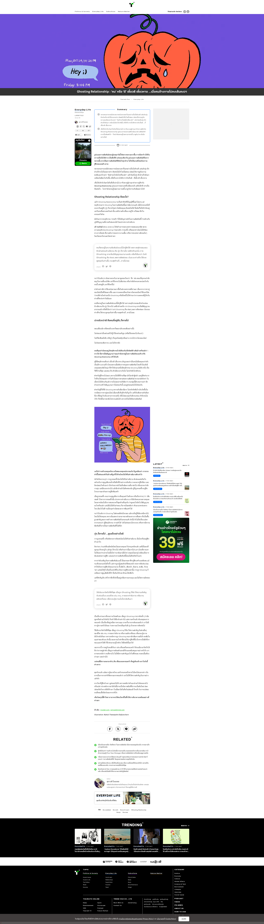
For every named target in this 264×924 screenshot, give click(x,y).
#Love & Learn (124, 810)
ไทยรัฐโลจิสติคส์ (163, 907)
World (84, 885)
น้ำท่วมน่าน (83, 162)
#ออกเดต (125, 812)
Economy (85, 887)
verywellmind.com (117, 709)
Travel (107, 887)
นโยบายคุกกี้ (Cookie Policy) (166, 919)
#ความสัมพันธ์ (107, 810)
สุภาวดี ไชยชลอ (83, 122)
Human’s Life (86, 880)
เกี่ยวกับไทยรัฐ (147, 899)
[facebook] (80, 126)
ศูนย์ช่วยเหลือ (147, 904)
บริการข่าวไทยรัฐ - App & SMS (151, 902)
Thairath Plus (125, 99)
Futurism (156, 476)
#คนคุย (119, 812)
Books (129, 880)
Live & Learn (157, 489)
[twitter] (83, 126)
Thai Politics (86, 882)
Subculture (110, 11)
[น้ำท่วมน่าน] (83, 150)
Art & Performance (133, 885)
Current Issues (87, 877)
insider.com (104, 709)
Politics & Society (82, 11)
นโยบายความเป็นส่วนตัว (158, 904)
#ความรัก (115, 810)
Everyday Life (98, 11)
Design (130, 887)
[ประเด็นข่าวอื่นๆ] (89, 140)
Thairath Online (175, 11)
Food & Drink (108, 882)
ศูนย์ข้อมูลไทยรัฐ (164, 899)
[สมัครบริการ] (171, 540)
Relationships (79, 112)
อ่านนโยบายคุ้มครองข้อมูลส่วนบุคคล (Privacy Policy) (136, 919)
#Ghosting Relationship (138, 810)
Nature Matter (124, 11)
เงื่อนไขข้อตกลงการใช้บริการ (151, 907)
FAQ (162, 902)
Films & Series (132, 877)
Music (129, 882)
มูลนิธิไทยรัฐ (155, 899)
